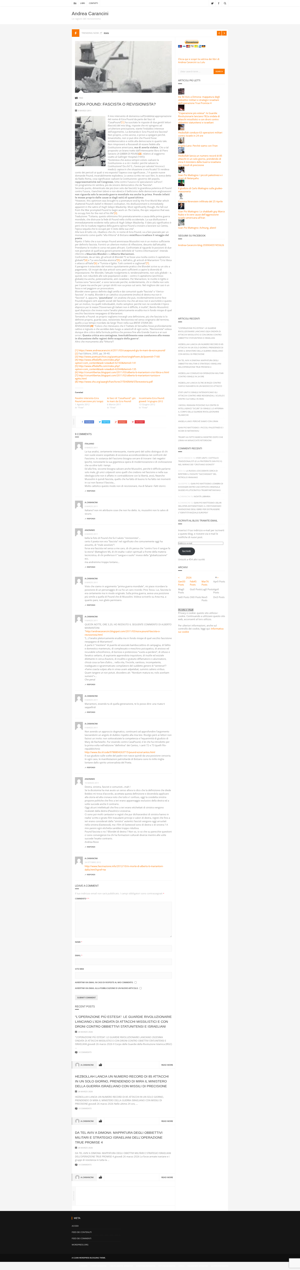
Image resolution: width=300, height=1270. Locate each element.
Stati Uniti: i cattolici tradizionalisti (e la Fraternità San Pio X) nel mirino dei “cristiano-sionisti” (200, 461)
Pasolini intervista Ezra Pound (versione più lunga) (89, 400)
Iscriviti (186, 551)
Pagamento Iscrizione (198, 1266)
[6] (95, 263)
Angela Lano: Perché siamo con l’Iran (198, 421)
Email (78, 955)
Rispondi (91, 491)
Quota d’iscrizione (219, 1266)
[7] (147, 263)
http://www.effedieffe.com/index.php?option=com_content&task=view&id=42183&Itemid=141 (105, 361)
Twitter (212, 3)
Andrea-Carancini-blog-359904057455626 (201, 245)
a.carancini (91, 502)
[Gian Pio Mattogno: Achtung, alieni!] (181, 224)
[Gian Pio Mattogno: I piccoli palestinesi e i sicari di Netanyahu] (181, 172)
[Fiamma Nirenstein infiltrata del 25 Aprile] (181, 198)
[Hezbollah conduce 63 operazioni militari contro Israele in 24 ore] (181, 129)
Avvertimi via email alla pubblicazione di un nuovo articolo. (106, 988)
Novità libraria (202, 496)
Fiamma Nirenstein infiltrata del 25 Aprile (200, 201)
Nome (78, 942)
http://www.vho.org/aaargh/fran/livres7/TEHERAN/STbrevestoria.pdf (116, 381)
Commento (82, 898)
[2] (76, 353)
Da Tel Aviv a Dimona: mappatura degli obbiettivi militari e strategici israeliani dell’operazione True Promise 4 (118, 1137)
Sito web (79, 969)
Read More (167, 1064)
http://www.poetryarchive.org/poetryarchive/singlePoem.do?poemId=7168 (119, 356)
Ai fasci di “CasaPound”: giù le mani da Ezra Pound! (121, 400)
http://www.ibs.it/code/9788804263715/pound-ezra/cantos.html (120, 752)
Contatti (93, 3)
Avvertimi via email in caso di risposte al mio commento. (104, 982)
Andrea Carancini (90, 13)
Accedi (75, 1225)
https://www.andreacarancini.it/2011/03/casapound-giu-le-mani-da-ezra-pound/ (122, 350)
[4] (86, 260)
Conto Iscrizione (98, 1266)
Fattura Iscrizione (166, 1266)
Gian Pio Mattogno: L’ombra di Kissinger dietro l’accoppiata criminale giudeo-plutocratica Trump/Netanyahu (200, 487)
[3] (115, 213)
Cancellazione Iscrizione (121, 1266)
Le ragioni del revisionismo (86, 18)
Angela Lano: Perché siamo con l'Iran (198, 145)
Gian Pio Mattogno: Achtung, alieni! (197, 227)
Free (81, 97)
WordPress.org (80, 1244)
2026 (189, 577)
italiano (89, 443)
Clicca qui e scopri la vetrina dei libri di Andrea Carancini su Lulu (198, 60)
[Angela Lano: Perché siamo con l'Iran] (181, 142)
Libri (82, 3)
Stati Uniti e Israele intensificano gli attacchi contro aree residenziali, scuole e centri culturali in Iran (201, 395)
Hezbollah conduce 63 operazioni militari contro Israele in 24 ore (200, 134)
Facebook (218, 3)
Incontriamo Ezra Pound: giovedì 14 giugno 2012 (152, 400)
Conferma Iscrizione (145, 1266)
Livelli (181, 1266)
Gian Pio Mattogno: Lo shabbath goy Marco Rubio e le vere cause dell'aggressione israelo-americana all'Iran (201, 214)
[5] (118, 260)
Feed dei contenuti (82, 1232)
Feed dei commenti (81, 1238)
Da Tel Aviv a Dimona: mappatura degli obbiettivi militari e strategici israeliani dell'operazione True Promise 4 (199, 100)
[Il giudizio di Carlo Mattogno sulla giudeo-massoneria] (181, 185)
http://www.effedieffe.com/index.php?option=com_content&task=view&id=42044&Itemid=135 (105, 367)
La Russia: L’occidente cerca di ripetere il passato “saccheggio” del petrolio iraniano (198, 474)
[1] (122, 122)
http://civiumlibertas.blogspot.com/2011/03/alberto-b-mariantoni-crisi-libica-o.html (124, 372)
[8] (76, 381)
